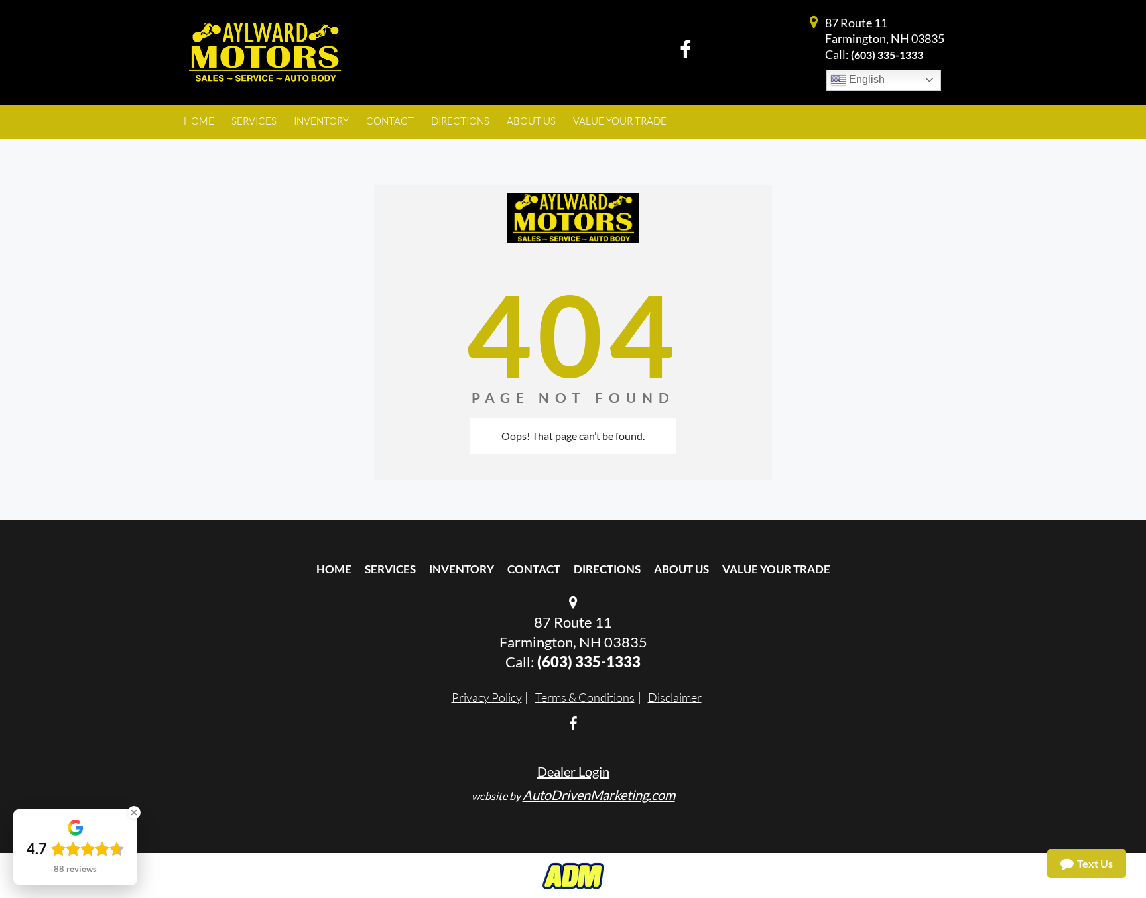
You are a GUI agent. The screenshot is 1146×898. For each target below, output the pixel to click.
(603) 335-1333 (887, 54)
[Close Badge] (134, 812)
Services (390, 569)
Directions (607, 569)
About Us (681, 569)
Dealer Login (573, 771)
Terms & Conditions (585, 697)
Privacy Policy (487, 697)
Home (333, 569)
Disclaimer (675, 697)
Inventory (461, 569)
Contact (533, 569)
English (865, 79)
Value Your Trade (776, 569)
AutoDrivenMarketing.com (599, 795)
